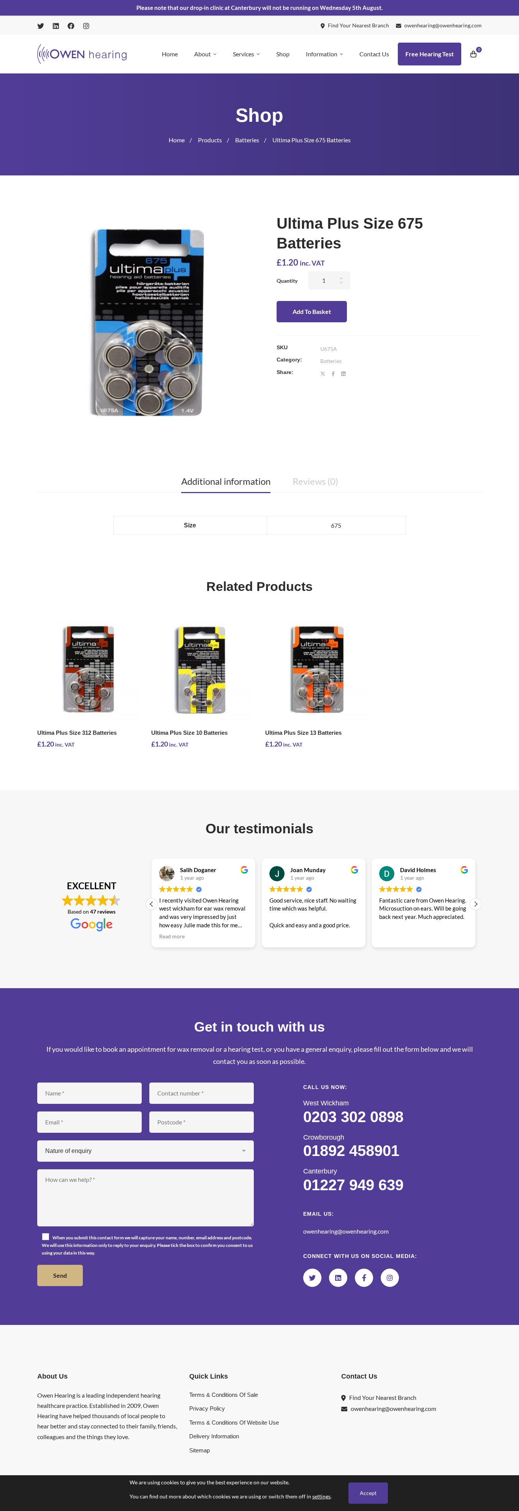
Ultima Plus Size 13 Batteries (303, 732)
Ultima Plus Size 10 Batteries (189, 732)
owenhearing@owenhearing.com (346, 1231)
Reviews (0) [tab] (315, 481)
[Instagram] (390, 1278)
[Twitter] (323, 373)
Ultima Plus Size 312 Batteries (77, 732)
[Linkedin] (343, 373)
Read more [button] (172, 936)
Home (177, 139)
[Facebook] (333, 373)
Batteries (247, 139)
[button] (475, 904)
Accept (368, 1493)
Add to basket (312, 311)
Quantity (287, 280)
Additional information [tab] (226, 481)
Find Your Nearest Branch (382, 1397)
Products (210, 139)
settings (321, 1496)
